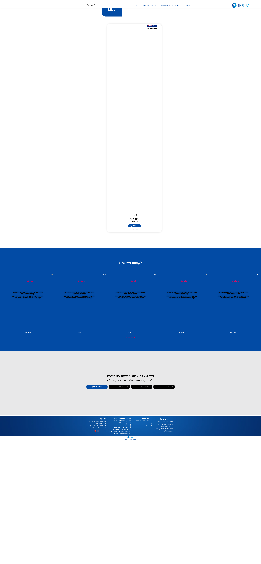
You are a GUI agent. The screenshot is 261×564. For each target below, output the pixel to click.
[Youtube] (95, 431)
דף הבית (188, 5)
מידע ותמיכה (164, 5)
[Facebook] (98, 431)
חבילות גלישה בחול (176, 5)
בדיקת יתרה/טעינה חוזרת (150, 5)
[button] (1, 304)
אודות (137, 5)
